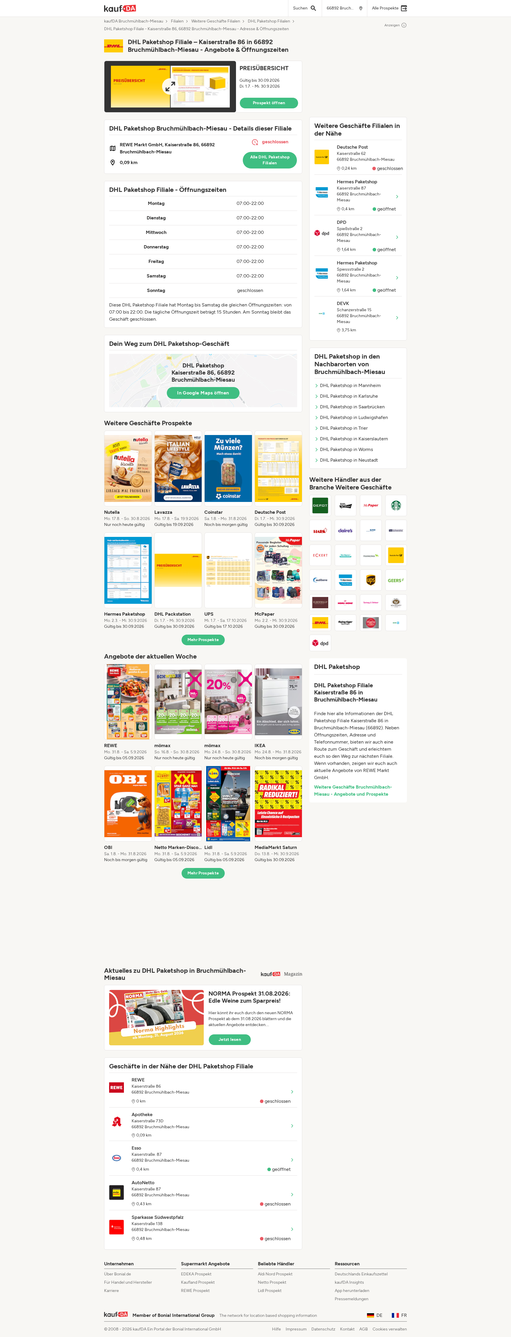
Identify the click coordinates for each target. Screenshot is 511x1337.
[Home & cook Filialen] (371, 622)
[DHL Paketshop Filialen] (320, 622)
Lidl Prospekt (270, 1290)
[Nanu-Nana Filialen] (346, 602)
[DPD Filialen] (320, 643)
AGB (363, 1329)
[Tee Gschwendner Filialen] (396, 530)
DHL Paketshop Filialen (269, 21)
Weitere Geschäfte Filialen (215, 21)
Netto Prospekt (272, 1282)
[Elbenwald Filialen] (320, 602)
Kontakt (347, 1329)
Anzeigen (392, 25)
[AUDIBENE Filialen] (320, 580)
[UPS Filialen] (371, 580)
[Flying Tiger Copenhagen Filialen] (346, 622)
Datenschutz (323, 1329)
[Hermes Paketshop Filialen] (346, 580)
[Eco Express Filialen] (346, 555)
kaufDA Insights (349, 1282)
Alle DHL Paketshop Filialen (270, 160)
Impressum (296, 1329)
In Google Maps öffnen (203, 393)
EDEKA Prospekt (196, 1274)
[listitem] (128, 479)
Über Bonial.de (117, 1274)
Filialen (177, 21)
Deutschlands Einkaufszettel (361, 1274)
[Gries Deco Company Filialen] (320, 505)
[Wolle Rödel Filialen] (346, 505)
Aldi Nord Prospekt (275, 1274)
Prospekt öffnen (269, 102)
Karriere (111, 1290)
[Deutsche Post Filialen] (396, 555)
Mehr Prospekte (203, 639)
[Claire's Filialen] (346, 530)
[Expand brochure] (170, 86)
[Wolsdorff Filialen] (396, 602)
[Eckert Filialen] (320, 555)
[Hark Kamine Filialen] (320, 530)
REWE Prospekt (195, 1290)
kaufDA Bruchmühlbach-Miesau (133, 21)
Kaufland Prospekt (198, 1282)
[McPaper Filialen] (371, 505)
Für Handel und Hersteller (128, 1282)
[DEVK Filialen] (396, 622)
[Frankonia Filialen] (371, 555)
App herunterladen (352, 1290)
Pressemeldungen (351, 1298)
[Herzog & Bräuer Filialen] (371, 602)
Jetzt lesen (230, 1039)
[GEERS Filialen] (396, 580)
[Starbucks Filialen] (396, 505)
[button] (203, 87)
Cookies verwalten (390, 1329)
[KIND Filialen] (371, 530)
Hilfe (276, 1329)
